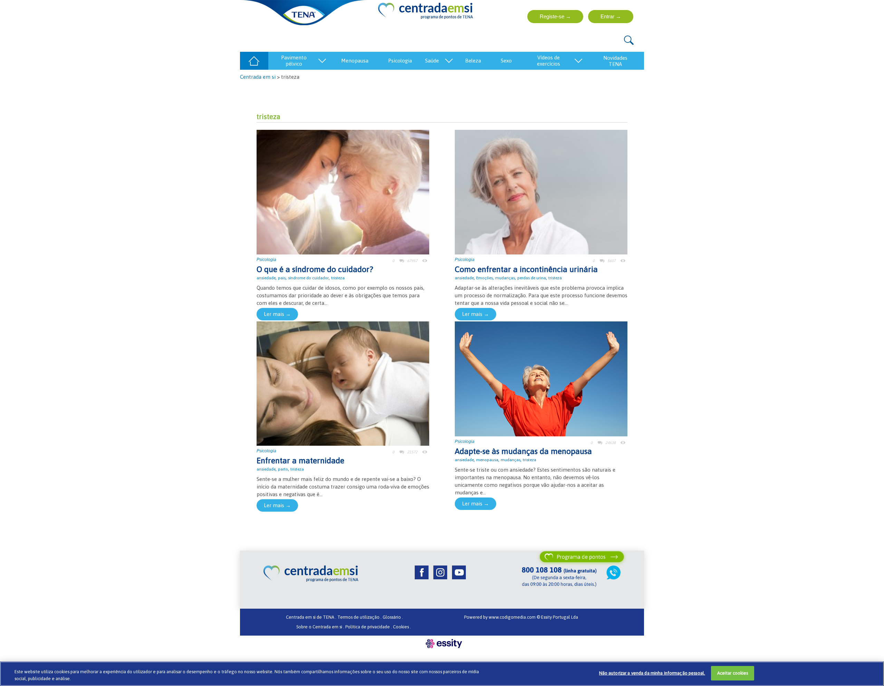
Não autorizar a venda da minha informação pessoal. (652, 673)
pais (282, 278)
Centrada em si (258, 77)
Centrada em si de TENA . (311, 617)
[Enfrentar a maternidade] (343, 383)
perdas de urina (531, 278)
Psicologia (266, 259)
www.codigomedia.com (513, 617)
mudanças (505, 278)
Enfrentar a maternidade (300, 460)
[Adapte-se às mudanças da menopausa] (541, 378)
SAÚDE (432, 61)
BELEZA (473, 61)
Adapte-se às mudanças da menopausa (523, 451)
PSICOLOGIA (400, 61)
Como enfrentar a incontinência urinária (526, 269)
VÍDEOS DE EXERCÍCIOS (548, 61)
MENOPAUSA (354, 61)
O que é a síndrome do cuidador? (315, 269)
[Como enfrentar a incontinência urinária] (541, 191)
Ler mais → (277, 314)
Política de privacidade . (368, 626)
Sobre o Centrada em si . (320, 626)
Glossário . (393, 617)
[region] (442, 673)
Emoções (484, 278)
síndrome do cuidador (308, 278)
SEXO (506, 61)
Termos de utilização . (359, 617)
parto (283, 469)
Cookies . (402, 626)
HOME (254, 61)
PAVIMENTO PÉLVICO (294, 61)
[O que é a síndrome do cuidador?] (343, 191)
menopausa (487, 459)
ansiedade (266, 278)
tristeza (338, 278)
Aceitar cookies (732, 673)
